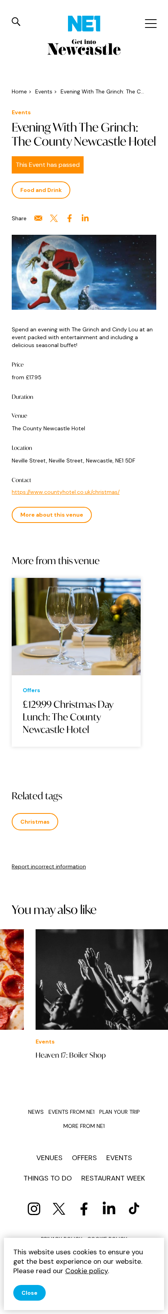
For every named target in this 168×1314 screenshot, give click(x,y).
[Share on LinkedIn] (85, 218)
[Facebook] (84, 1209)
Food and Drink (41, 190)
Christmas (35, 821)
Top (154, 1302)
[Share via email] (38, 218)
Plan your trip (119, 1111)
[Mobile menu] (149, 23)
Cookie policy (86, 1270)
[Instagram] (34, 1209)
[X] (59, 1209)
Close (29, 1292)
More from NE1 (84, 1125)
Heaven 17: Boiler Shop (47, 1055)
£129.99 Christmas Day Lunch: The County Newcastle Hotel (68, 717)
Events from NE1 (71, 1111)
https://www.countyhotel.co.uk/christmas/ (66, 491)
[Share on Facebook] (69, 218)
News (36, 1111)
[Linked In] (109, 1209)
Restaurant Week (113, 1178)
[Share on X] (54, 218)
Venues (49, 1157)
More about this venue (51, 514)
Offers (84, 1157)
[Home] (84, 23)
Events (119, 1157)
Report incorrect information (49, 866)
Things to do (47, 1178)
